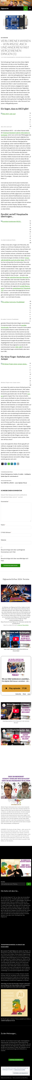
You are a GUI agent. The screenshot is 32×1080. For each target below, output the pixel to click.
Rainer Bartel (11, 57)
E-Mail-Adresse (6, 532)
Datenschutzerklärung (6, 1077)
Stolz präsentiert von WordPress (20, 1077)
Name (3, 525)
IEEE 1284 (18, 347)
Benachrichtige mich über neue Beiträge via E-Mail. (15, 559)
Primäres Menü (30, 8)
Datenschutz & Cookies (19, 1069)
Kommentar (5, 501)
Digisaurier (5, 8)
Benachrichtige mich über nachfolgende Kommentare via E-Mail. (13, 551)
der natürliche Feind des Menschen (18, 277)
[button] (2, 464)
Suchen (3, 881)
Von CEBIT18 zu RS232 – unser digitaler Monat (14, 482)
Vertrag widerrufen (16, 1060)
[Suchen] (28, 883)
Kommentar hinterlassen (23, 57)
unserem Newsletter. (23, 625)
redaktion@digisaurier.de (8, 1020)
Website (3, 540)
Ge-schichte (4, 37)
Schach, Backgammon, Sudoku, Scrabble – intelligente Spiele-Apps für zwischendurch (16, 474)
